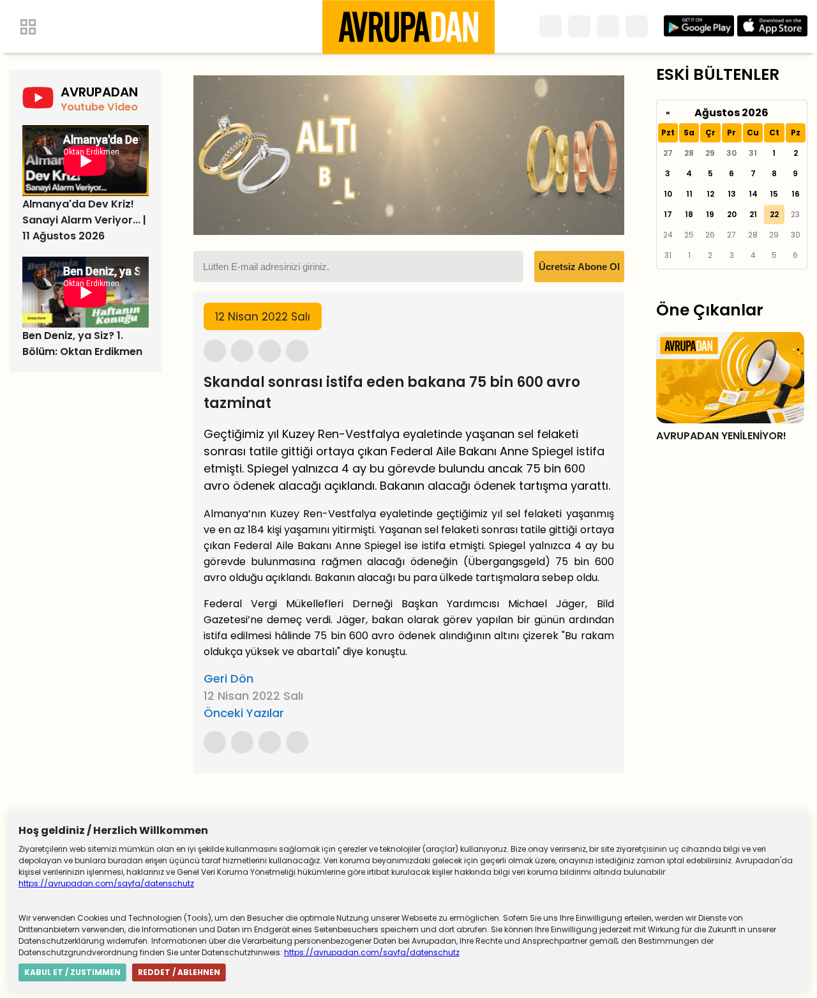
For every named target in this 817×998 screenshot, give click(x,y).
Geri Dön (228, 678)
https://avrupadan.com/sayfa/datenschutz (106, 883)
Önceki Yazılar (244, 713)
